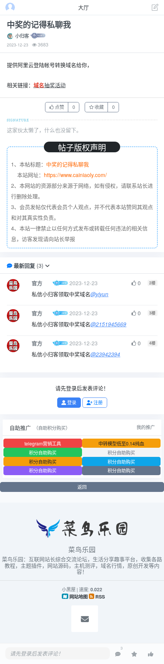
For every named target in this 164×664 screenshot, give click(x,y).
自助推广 (20, 427)
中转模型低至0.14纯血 (121, 443)
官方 (37, 283)
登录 (71, 402)
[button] (47, 265)
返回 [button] (82, 487)
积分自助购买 (42, 452)
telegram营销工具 (42, 443)
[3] (118, 654)
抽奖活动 (50, 85)
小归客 (22, 35)
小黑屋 (69, 589)
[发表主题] (155, 8)
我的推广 (146, 427)
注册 (97, 402)
